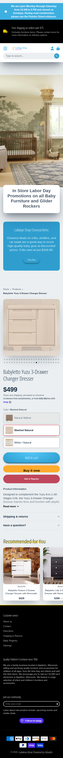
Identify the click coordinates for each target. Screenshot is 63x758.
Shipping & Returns (12, 636)
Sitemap (7, 645)
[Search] (56, 56)
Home (6, 289)
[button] (31, 479)
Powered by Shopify (42, 752)
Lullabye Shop (26, 752)
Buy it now (31, 470)
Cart (58, 48)
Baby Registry (10, 640)
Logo (19, 48)
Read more (9, 506)
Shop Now (31, 259)
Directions (8, 631)
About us (7, 621)
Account (52, 48)
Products (16, 289)
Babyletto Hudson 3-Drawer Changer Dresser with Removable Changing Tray (21, 574)
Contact (7, 626)
